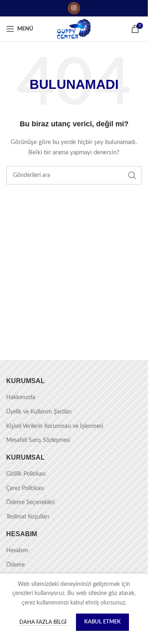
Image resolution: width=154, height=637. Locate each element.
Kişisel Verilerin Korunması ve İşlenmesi (54, 426)
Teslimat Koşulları (27, 517)
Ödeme (15, 565)
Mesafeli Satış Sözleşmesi (38, 440)
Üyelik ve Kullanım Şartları (38, 412)
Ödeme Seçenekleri (30, 502)
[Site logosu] (74, 29)
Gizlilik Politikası (26, 474)
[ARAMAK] (132, 175)
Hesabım (17, 550)
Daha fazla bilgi (43, 622)
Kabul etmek (102, 622)
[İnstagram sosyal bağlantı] (74, 8)
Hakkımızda (20, 397)
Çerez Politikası (25, 488)
